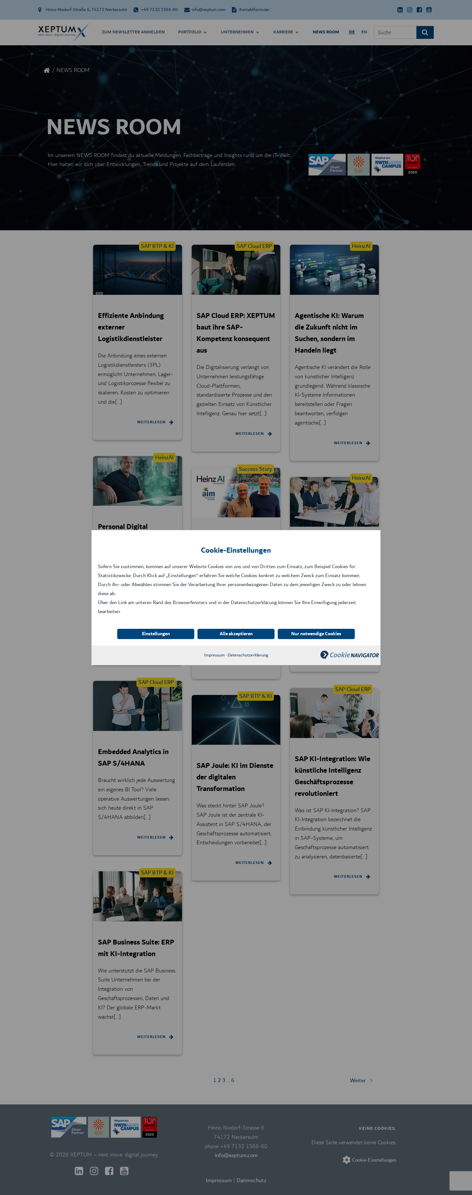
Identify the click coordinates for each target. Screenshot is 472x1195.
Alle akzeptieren (236, 634)
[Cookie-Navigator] (349, 657)
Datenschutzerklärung (248, 655)
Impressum (214, 655)
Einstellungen (156, 634)
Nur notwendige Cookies (316, 634)
